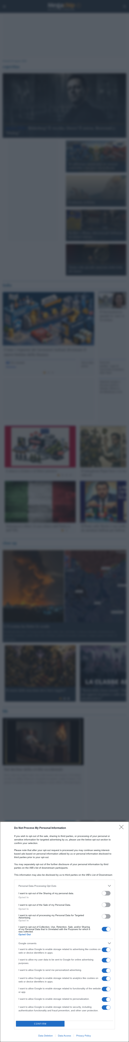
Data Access (64, 1035)
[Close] (122, 828)
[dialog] (64, 932)
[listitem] (64, 886)
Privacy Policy (83, 1035)
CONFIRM (40, 1024)
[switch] (106, 893)
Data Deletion (45, 1035)
